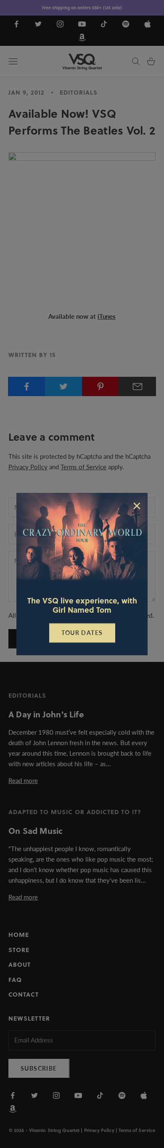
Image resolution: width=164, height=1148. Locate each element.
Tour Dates (82, 632)
